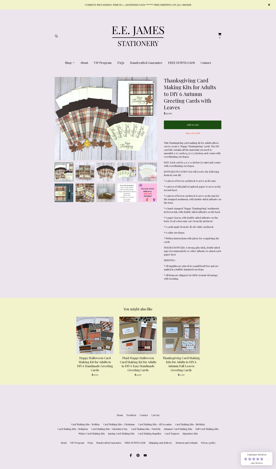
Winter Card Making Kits (91, 433)
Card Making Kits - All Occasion (155, 424)
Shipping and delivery (160, 442)
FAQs (120, 63)
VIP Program (103, 63)
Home (120, 415)
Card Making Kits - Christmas (119, 424)
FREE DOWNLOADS (181, 63)
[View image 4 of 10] (126, 172)
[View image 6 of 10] (64, 193)
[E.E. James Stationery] (138, 36)
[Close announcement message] (269, 4)
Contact (206, 63)
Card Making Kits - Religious (73, 428)
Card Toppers (172, 433)
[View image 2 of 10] (85, 172)
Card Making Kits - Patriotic (146, 428)
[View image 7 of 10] (85, 193)
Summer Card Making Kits (178, 428)
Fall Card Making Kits (206, 428)
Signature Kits (190, 433)
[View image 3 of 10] (105, 172)
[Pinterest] (138, 455)
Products (131, 415)
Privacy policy (208, 442)
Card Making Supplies (149, 433)
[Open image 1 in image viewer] (106, 118)
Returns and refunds (187, 442)
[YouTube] (145, 455)
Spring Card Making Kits (121, 433)
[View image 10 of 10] (147, 193)
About (84, 63)
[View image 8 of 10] (105, 193)
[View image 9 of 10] (126, 193)
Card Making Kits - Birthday (190, 424)
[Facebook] (131, 455)
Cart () (155, 415)
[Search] (56, 36)
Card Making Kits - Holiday (85, 424)
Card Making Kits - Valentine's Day (109, 428)
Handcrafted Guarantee (146, 63)
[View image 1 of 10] (64, 172)
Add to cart (193, 124)
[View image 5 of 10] (147, 172)
